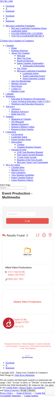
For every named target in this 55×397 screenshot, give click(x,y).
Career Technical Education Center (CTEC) (30, 101)
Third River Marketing (24, 375)
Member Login (18, 91)
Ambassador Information (34, 66)
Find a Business (18, 172)
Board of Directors (25, 61)
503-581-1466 (6, 1)
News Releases (28, 344)
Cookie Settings (31, 395)
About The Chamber (20, 53)
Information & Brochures (40, 346)
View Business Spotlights (22, 175)
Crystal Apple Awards (27, 157)
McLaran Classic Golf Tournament (32, 162)
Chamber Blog (17, 167)
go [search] (29, 221)
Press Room (16, 86)
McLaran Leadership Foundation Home (29, 28)
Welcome (21, 55)
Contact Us (16, 88)
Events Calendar (43, 344)
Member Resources (19, 124)
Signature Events (18, 149)
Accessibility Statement (43, 387)
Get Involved (17, 134)
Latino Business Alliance (22, 180)
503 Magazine (17, 121)
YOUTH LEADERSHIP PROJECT (27, 36)
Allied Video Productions (18, 267)
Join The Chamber (28, 348)
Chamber (10, 45)
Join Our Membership (21, 81)
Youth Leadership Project (34, 76)
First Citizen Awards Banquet (30, 154)
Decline (32, 390)
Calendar (10, 94)
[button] (4, 235)
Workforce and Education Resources (27, 104)
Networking (16, 142)
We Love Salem (13, 165)
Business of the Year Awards (29, 160)
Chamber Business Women (29, 147)
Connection (11, 132)
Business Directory (19, 50)
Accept (23, 390)
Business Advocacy (20, 111)
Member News (18, 170)
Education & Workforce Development (28, 99)
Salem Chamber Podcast (22, 177)
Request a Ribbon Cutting (22, 127)
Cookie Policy (12, 387)
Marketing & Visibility (21, 119)
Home (14, 48)
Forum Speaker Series (21, 139)
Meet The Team (24, 58)
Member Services (19, 83)
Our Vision (22, 68)
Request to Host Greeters (22, 129)
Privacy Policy (25, 387)
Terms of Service (11, 390)
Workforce (10, 96)
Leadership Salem (19, 31)
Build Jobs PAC (18, 114)
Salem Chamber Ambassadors (30, 63)
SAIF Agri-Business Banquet (30, 152)
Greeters (20, 144)
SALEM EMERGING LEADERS (27, 33)
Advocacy (10, 106)
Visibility (10, 116)
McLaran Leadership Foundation (20, 26)
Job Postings (11, 346)
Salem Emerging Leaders (34, 78)
